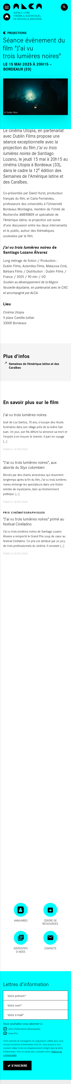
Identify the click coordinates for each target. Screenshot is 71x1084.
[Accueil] (27, 12)
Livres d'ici (12, 1033)
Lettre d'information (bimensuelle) (23, 1028)
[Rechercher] (64, 7)
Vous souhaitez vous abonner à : (23, 1023)
